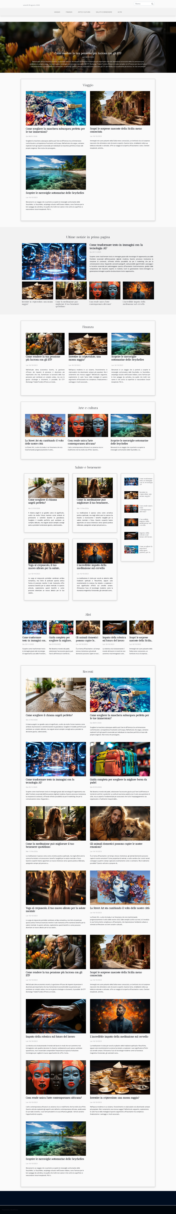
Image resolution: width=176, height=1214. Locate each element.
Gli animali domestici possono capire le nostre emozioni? (87, 640)
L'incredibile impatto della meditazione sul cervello (134, 303)
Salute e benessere (104, 12)
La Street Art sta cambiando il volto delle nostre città (120, 908)
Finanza (69, 12)
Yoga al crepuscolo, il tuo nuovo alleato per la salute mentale (43, 568)
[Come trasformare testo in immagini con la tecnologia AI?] (54, 261)
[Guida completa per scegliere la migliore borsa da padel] (61, 627)
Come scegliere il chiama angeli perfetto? (42, 501)
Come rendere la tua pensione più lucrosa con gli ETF (88, 53)
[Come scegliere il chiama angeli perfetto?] (46, 488)
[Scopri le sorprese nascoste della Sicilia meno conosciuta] (120, 108)
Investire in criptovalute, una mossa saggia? (85, 358)
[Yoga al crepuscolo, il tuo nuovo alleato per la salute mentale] (46, 553)
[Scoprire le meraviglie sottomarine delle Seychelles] (56, 172)
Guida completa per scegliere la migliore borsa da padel (60, 640)
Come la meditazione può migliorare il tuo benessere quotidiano (67, 304)
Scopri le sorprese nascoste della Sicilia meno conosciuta (140, 640)
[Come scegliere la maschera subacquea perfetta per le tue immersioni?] (56, 108)
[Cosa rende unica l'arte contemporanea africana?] (104, 290)
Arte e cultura (84, 12)
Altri (120, 12)
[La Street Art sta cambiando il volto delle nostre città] (45, 425)
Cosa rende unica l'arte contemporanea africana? (100, 303)
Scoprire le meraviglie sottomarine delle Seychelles (55, 192)
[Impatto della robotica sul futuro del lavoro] (131, 536)
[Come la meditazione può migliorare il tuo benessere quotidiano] (71, 290)
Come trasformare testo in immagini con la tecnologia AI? (146, 481)
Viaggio (57, 12)
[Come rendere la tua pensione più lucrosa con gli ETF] (45, 344)
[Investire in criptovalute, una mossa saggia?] (37, 290)
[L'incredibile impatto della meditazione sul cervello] (138, 290)
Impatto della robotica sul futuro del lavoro (146, 535)
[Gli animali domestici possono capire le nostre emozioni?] (88, 627)
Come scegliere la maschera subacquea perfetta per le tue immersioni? (146, 550)
